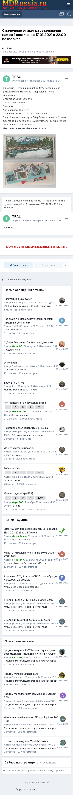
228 (39, 497)
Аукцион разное (45, 51)
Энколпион (10, 362)
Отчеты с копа (19, 415)
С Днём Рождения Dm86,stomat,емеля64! (29, 342)
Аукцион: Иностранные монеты (21, 586)
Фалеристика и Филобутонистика (31, 306)
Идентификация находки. (19, 448)
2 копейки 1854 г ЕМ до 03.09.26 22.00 (27, 620)
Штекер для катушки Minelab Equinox (26, 741)
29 (39, 407)
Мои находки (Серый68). (19, 493)
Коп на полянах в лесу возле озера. (25, 402)
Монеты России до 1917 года (20, 389)
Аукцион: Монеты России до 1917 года (25, 563)
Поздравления (12, 349)
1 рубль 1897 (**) (14, 382)
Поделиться (19, 265)
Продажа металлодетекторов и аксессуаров (30, 660)
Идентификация (13, 329)
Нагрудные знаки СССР (18, 298)
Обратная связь (26, 789)
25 (39, 472)
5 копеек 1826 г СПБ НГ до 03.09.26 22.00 (29, 599)
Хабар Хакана (12, 468)
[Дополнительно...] (66, 79)
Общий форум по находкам (27, 435)
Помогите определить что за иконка (26, 428)
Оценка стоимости (16, 369)
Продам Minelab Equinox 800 (21, 673)
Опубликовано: (36, 80)
